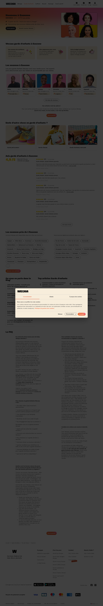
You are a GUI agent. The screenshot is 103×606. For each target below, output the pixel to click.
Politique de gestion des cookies (44, 308)
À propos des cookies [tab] (75, 296)
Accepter (81, 314)
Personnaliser (70, 314)
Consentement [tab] (27, 296)
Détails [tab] (52, 296)
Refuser (60, 314)
